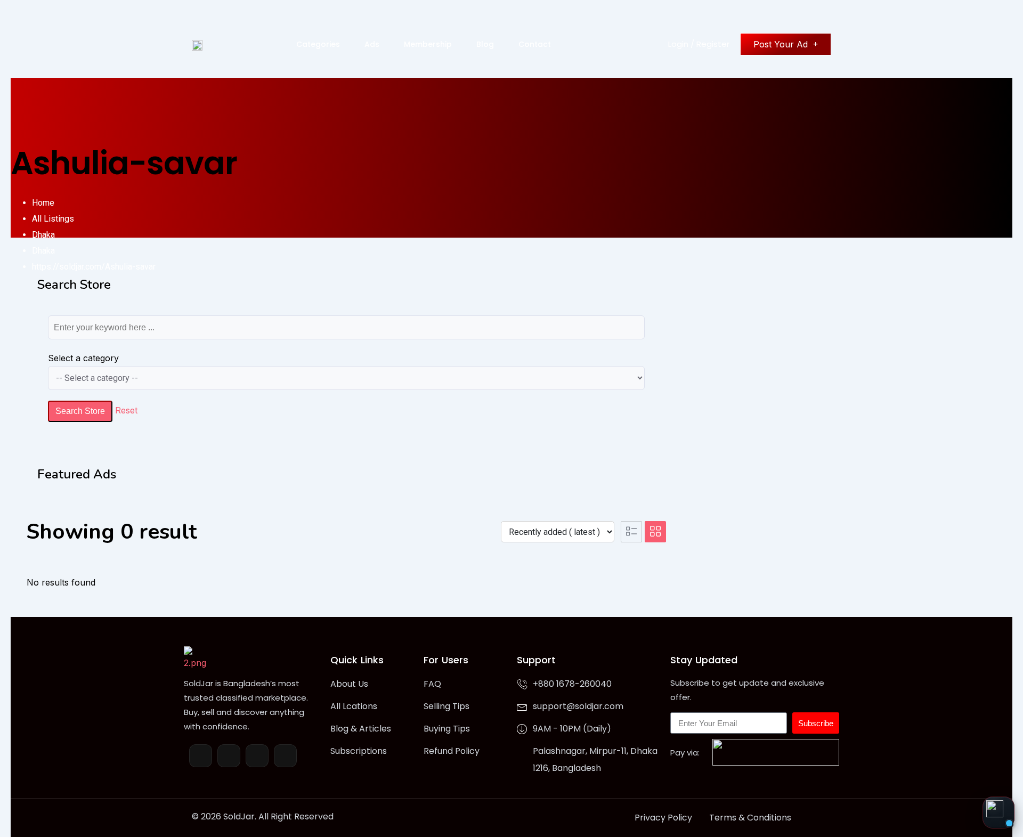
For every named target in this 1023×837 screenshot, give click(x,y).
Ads (371, 44)
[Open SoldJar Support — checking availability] (998, 812)
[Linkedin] (228, 755)
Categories (318, 44)
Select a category (83, 358)
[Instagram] (257, 755)
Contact (534, 44)
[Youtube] (285, 755)
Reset (126, 410)
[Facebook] (200, 755)
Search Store (80, 411)
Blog (485, 44)
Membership (428, 44)
